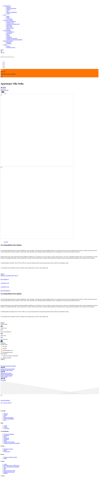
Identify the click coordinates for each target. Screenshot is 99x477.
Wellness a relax (10, 22)
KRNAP (5, 473)
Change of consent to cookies (10, 457)
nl (3, 65)
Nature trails (9, 26)
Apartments (9, 37)
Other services (6, 451)
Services (8, 29)
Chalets (5, 440)
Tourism (5, 425)
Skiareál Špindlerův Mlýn (9, 470)
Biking (7, 17)
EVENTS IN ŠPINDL (11, 12)
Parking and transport (11, 8)
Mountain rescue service (9, 472)
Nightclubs (8, 43)
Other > (2, 359)
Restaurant (8, 42)
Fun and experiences (11, 21)
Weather (8, 9)
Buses (4, 468)
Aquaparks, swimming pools (12, 24)
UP (1, 395)
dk (4, 67)
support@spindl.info (5, 400)
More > (2, 274)
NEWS (8, 13)
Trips (4, 15)
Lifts (7, 11)
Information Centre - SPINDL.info (11, 465)
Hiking (8, 16)
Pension (8, 35)
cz (3, 61)
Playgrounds (9, 25)
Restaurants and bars (8, 41)
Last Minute (6, 435)
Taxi (4, 469)
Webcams (8, 7)
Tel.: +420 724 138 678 (6, 402)
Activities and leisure (8, 20)
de (4, 63)
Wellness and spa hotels (11, 38)
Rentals (5, 450)
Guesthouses (6, 438)
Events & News (7, 5)
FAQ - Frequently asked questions (11, 466)
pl (3, 64)
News (4, 420)
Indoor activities (10, 28)
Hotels (7, 34)
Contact (5, 44)
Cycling (5, 427)
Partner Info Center (10, 47)
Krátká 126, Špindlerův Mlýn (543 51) (9, 275)
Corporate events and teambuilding (14, 39)
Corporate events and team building (11, 443)
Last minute (9, 33)
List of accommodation (8, 434)
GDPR (5, 458)
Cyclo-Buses (9, 18)
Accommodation (7, 30)
